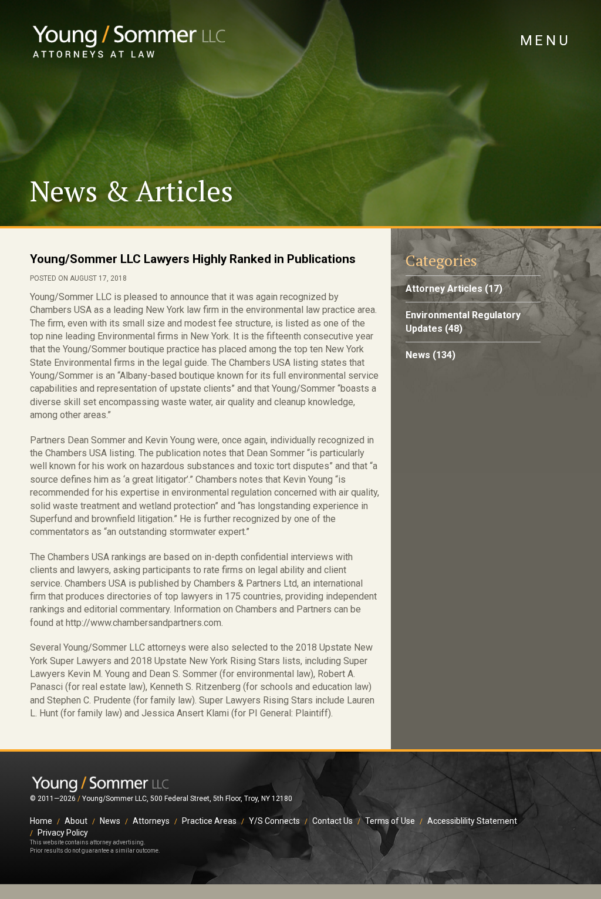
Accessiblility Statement (472, 821)
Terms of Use (390, 821)
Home (41, 821)
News (418, 355)
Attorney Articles (444, 288)
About (76, 821)
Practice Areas (209, 821)
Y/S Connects (274, 821)
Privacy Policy (63, 832)
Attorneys (151, 821)
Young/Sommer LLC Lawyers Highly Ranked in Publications (193, 259)
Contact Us (332, 821)
